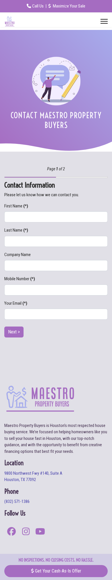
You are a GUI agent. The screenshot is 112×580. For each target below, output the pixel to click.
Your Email (15, 303)
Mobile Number (19, 278)
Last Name (16, 230)
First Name (16, 206)
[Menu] (104, 21)
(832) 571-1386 (17, 501)
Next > (14, 332)
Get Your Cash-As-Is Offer (57, 571)
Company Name (17, 254)
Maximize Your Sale (68, 6)
